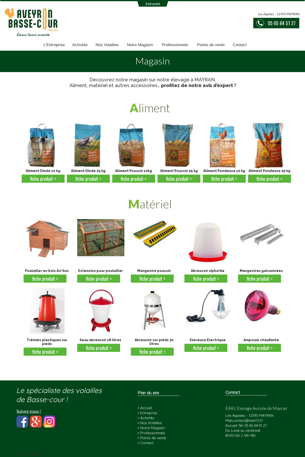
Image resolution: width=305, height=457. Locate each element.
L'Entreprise (54, 45)
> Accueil (144, 408)
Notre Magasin (140, 45)
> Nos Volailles (149, 423)
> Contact (145, 443)
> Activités (145, 418)
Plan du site (148, 392)
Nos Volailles (107, 45)
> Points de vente (151, 438)
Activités (80, 45)
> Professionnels (151, 433)
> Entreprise (147, 413)
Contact (240, 45)
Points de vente (211, 45)
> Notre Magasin (151, 428)
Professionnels (175, 45)
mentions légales (29, 454)
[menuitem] (54, 45)
